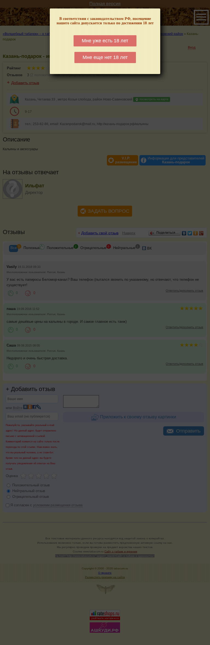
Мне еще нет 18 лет (105, 57)
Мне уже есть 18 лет (105, 40)
